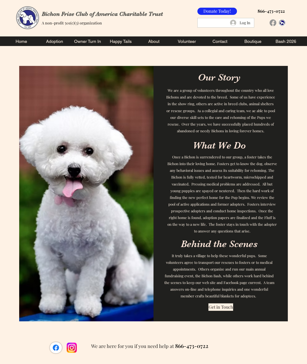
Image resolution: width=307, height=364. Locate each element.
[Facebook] (273, 22)
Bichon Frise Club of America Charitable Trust (102, 14)
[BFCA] (282, 22)
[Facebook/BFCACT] (56, 347)
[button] (220, 307)
